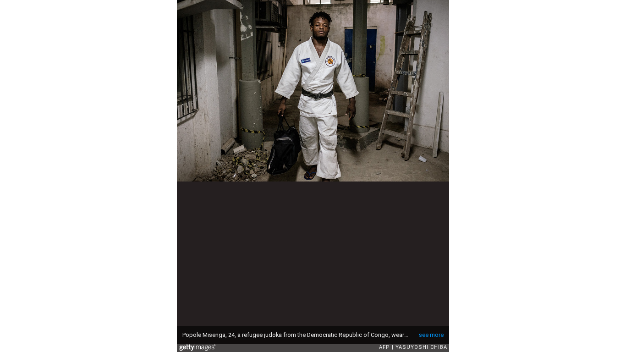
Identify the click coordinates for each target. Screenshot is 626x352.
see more (431, 334)
